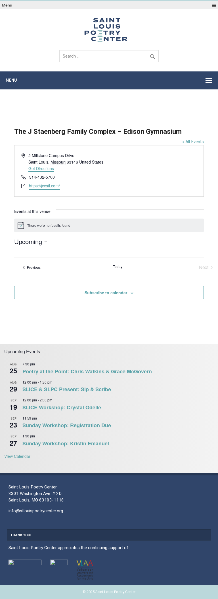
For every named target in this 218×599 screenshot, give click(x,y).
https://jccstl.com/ (44, 186)
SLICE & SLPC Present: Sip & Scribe (66, 389)
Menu (7, 5)
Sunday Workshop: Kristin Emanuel (65, 443)
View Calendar (17, 456)
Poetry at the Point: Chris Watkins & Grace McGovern (87, 371)
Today (117, 266)
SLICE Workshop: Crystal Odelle (61, 407)
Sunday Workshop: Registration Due (66, 425)
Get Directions (41, 168)
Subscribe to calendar (106, 292)
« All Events (193, 141)
